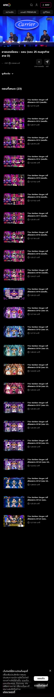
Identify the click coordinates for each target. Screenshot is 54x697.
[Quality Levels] (47, 40)
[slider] (38, 41)
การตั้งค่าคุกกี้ (41, 685)
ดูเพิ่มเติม (6, 73)
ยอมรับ (41, 678)
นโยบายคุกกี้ (9, 692)
